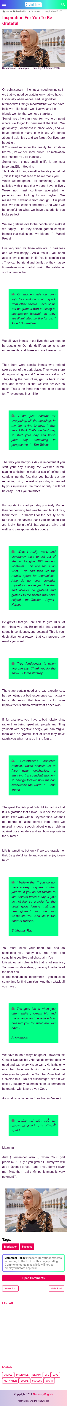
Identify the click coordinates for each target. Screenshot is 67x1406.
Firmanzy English (43, 1394)
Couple (8, 1375)
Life (47, 1375)
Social (24, 1381)
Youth (49, 1381)
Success (37, 1381)
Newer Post (10, 1288)
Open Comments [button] (33, 1278)
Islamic (36, 1375)
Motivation (10, 1381)
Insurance (22, 1375)
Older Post (56, 1288)
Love (55, 1375)
